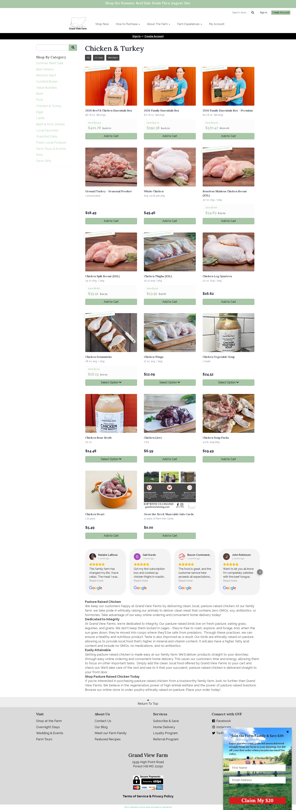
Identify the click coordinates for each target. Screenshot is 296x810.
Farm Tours (44, 739)
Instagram (223, 727)
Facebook (223, 721)
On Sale (99, 57)
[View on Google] (92, 556)
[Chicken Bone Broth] (111, 413)
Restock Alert (46, 75)
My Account (216, 24)
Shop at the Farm (49, 721)
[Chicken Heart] (111, 490)
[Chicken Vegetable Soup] (228, 332)
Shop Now (102, 24)
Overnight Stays (48, 727)
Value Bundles (46, 87)
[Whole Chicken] (170, 167)
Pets (39, 154)
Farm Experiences (188, 24)
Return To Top (148, 703)
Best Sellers (45, 69)
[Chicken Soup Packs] (228, 413)
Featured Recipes (108, 739)
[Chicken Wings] (170, 332)
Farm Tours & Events (51, 148)
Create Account (280, 12)
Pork (39, 100)
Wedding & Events (49, 733)
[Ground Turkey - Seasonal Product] (111, 167)
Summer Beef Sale (49, 63)
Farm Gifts (43, 161)
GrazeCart (167, 807)
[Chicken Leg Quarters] (228, 252)
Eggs (39, 112)
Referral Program (165, 739)
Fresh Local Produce (51, 142)
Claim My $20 (257, 800)
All (88, 57)
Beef (39, 93)
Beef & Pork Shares (50, 124)
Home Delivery (164, 727)
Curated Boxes (47, 81)
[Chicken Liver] (170, 413)
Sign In (263, 12)
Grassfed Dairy (47, 136)
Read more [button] (96, 580)
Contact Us (103, 721)
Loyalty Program (165, 733)
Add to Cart (111, 136)
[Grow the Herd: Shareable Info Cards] (170, 490)
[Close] (287, 732)
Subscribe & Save (166, 721)
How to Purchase (127, 24)
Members (113, 57)
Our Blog (101, 727)
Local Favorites (47, 130)
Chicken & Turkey (48, 106)
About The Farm (157, 24)
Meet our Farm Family (111, 733)
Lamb (40, 118)
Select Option (110, 382)
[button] (85, 572)
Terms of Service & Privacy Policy (148, 796)
